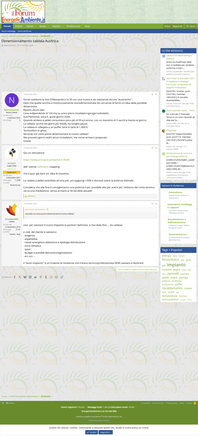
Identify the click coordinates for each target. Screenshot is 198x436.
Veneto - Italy (15, 234)
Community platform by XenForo (99, 416)
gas (182, 259)
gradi (188, 259)
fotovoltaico (170, 260)
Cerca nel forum (24, 31)
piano (174, 277)
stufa (171, 292)
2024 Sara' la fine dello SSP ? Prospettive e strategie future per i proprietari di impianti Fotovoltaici (180, 83)
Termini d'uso (158, 403)
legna (176, 269)
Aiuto (182, 403)
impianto (176, 265)
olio (164, 273)
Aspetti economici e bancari (178, 74)
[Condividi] (152, 94)
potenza (166, 280)
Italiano (11, 403)
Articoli (18, 26)
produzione (167, 284)
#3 (156, 203)
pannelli (173, 273)
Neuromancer (10, 45)
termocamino (170, 299)
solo (164, 292)
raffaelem (42, 166)
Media (43, 26)
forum (182, 255)
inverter (166, 269)
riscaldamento (172, 288)
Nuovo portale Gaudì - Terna (180, 110)
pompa (183, 277)
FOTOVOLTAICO (173, 106)
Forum (7, 26)
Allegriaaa (171, 130)
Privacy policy (172, 403)
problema (176, 280)
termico (183, 295)
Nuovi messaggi (8, 31)
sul (177, 292)
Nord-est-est (15, 185)
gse (163, 265)
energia (166, 255)
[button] (35, 26)
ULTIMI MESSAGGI (172, 50)
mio (189, 269)
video (189, 300)
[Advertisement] (79, 68)
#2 (156, 148)
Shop (87, 26)
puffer (178, 284)
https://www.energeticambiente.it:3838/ (46, 159)
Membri (56, 26)
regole (183, 300)
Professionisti (73, 26)
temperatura (169, 296)
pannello (184, 273)
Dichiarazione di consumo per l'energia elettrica (179, 155)
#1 (156, 94)
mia (184, 269)
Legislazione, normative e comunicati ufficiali (177, 176)
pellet (165, 277)
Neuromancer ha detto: (35, 209)
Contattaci (145, 403)
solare (188, 288)
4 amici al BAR (172, 149)
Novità (30, 26)
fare (175, 255)
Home (189, 403)
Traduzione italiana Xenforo (99, 420)
